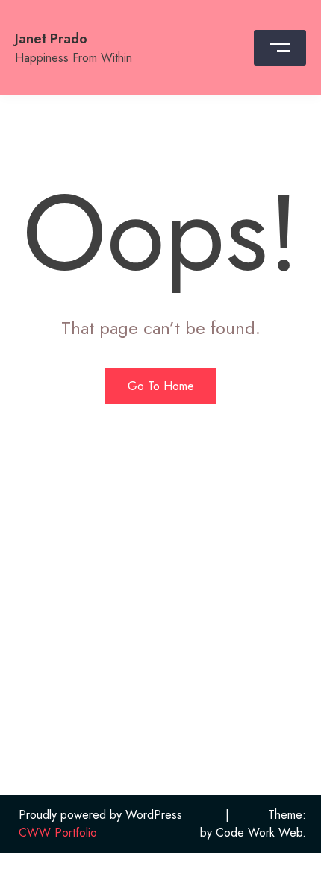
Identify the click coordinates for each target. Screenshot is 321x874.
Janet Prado (51, 38)
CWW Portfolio (58, 832)
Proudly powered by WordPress (100, 814)
